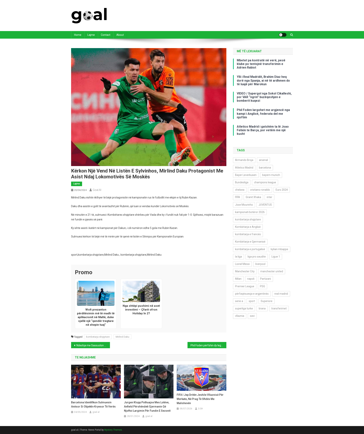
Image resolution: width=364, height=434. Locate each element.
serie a (239, 301)
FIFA (237, 197)
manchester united (271, 271)
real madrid (281, 293)
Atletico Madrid (244, 167)
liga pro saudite (257, 256)
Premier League (244, 286)
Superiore (266, 301)
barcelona (265, 167)
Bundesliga (241, 182)
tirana (262, 308)
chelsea (239, 189)
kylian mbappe (279, 249)
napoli (250, 278)
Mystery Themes (113, 430)
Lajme (91, 34)
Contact (105, 34)
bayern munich (271, 174)
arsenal (263, 160)
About (120, 34)
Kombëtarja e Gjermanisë (250, 241)
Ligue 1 (275, 256)
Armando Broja (244, 160)
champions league (265, 182)
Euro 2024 (282, 189)
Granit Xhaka (253, 197)
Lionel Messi (242, 263)
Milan (238, 278)
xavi (252, 315)
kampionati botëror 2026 (250, 212)
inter (269, 197)
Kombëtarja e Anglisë (248, 226)
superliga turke (244, 308)
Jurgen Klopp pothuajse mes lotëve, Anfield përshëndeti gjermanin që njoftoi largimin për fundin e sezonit (147, 406)
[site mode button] (282, 35)
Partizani (265, 278)
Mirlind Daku (122, 336)
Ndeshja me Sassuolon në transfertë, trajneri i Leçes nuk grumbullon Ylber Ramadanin (93, 345)
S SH (200, 408)
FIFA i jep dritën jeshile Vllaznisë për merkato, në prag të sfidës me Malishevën (200, 399)
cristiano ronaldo (260, 189)
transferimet (279, 308)
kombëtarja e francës (248, 234)
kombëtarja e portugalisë (250, 249)
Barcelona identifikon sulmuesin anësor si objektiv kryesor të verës (93, 404)
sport (252, 301)
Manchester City (245, 271)
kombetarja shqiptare (98, 336)
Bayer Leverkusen (246, 174)
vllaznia (239, 315)
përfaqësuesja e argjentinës (252, 293)
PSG (262, 286)
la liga (238, 256)
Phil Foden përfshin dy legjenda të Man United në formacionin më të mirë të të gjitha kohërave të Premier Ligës (208, 345)
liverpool (260, 263)
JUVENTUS (265, 204)
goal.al (97, 189)
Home (77, 34)
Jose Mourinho (244, 204)
